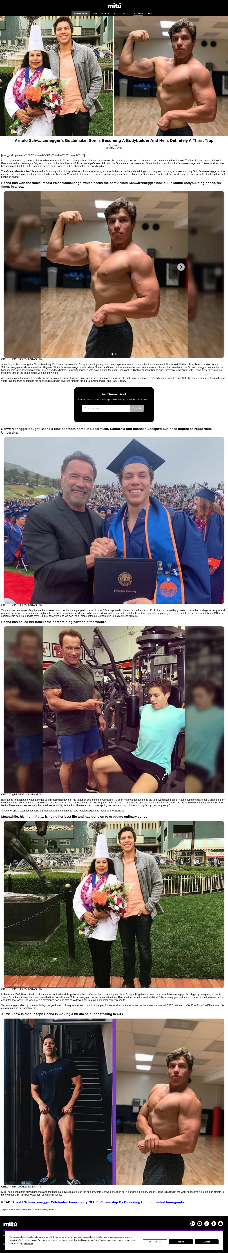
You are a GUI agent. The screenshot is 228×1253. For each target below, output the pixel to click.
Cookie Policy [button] (92, 1240)
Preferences (155, 1242)
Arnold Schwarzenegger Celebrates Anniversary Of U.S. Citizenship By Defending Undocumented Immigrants (98, 1202)
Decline (181, 1242)
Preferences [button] (28, 1243)
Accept (206, 1242)
